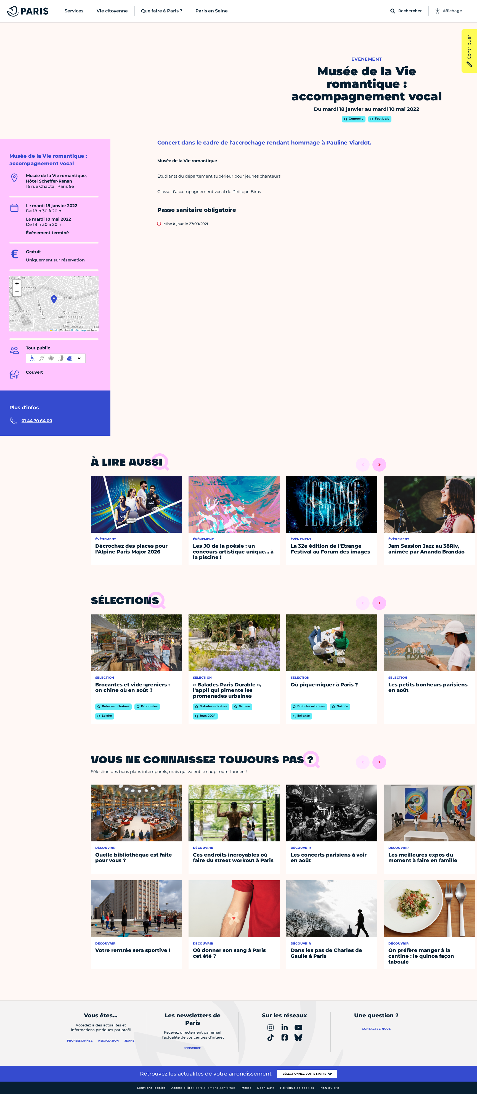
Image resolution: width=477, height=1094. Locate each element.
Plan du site (330, 1088)
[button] (54, 299)
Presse (246, 1088)
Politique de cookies (297, 1088)
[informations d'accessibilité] (56, 358)
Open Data (266, 1088)
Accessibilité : (203, 1088)
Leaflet (55, 329)
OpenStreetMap (78, 329)
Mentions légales (151, 1088)
